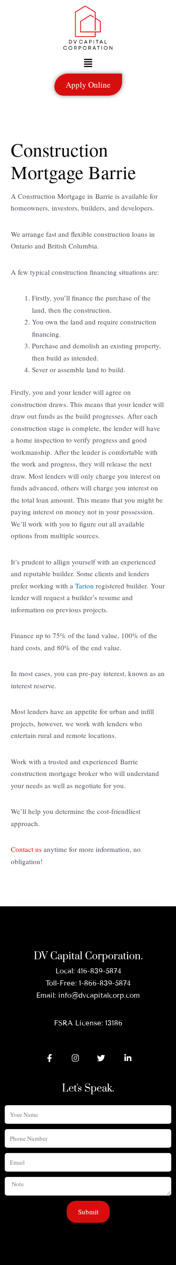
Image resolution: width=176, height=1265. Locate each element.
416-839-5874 (99, 971)
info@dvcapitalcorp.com (99, 995)
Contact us (26, 849)
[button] (88, 63)
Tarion (84, 585)
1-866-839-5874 (104, 983)
